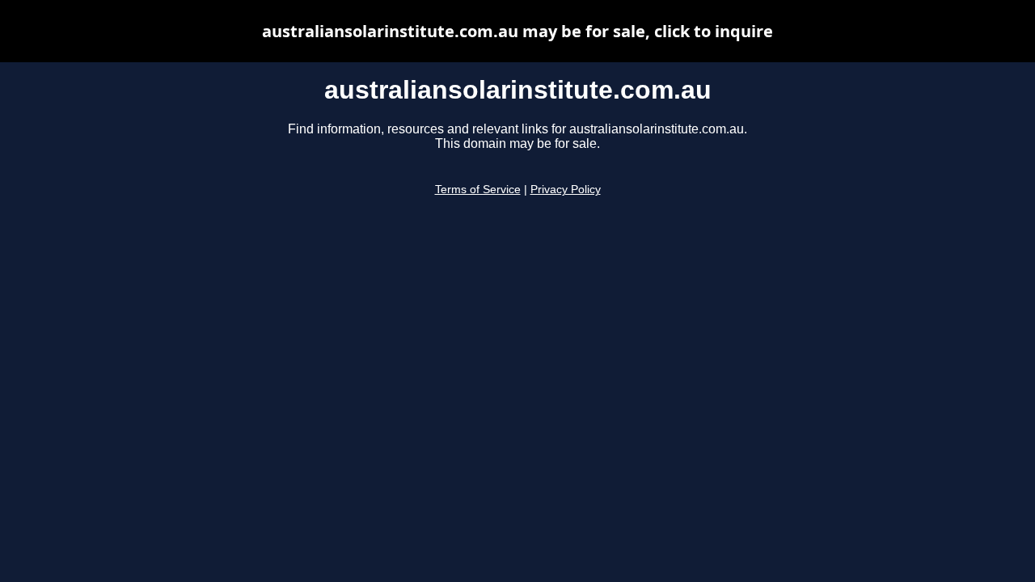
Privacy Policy (565, 189)
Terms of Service (478, 189)
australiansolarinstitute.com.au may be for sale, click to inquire (517, 31)
